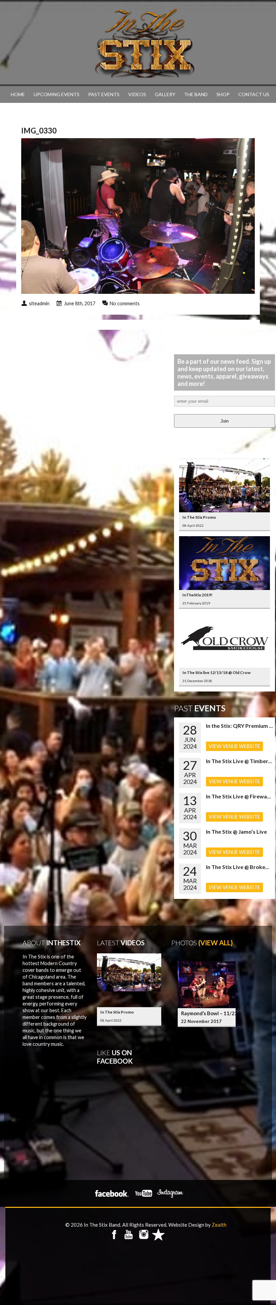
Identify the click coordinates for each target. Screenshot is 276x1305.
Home (18, 94)
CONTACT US (253, 94)
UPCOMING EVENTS (56, 94)
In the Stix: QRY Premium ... (239, 725)
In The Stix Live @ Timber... (239, 761)
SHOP (223, 94)
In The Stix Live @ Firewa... (238, 796)
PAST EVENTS (103, 94)
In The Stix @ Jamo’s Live (236, 831)
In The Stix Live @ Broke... (237, 867)
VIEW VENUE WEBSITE (234, 746)
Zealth (219, 1225)
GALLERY (165, 94)
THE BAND (196, 94)
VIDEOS (137, 94)
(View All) (215, 943)
